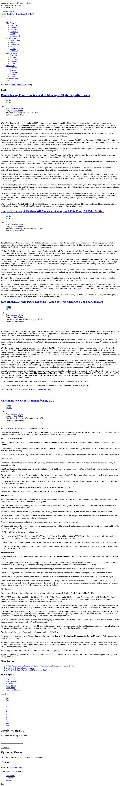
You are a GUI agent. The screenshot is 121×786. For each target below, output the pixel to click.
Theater (13, 49)
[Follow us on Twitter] (15, 14)
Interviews (14, 32)
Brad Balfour (18, 111)
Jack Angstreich (11, 681)
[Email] (9, 102)
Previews (13, 27)
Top (2, 784)
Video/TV (14, 51)
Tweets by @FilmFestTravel (11, 767)
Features (13, 25)
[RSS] (31, 14)
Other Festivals (11, 38)
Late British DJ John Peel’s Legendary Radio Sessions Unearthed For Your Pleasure (52, 301)
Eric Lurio (9, 683)
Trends (12, 76)
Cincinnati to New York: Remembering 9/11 (27, 400)
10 (7, 721)
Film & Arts (10, 66)
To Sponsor (10, 778)
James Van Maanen (13, 690)
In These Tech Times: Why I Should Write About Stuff (26, 670)
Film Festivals (11, 23)
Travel (8, 81)
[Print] (8, 100)
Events (12, 34)
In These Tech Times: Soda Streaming (20, 668)
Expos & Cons (11, 53)
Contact (8, 780)
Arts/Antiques (15, 40)
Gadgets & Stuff (12, 78)
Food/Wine (14, 44)
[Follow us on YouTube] (23, 14)
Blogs (21, 108)
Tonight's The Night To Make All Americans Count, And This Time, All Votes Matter (52, 211)
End (7, 726)
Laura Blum (10, 688)
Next (7, 723)
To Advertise (10, 776)
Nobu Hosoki (22, 85)
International (15, 36)
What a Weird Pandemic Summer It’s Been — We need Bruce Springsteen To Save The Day (40, 666)
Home (8, 21)
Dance (12, 42)
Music (12, 47)
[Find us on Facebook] (6, 14)
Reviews (13, 29)
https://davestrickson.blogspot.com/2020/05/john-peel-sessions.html (26, 389)
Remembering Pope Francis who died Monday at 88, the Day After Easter (45, 95)
